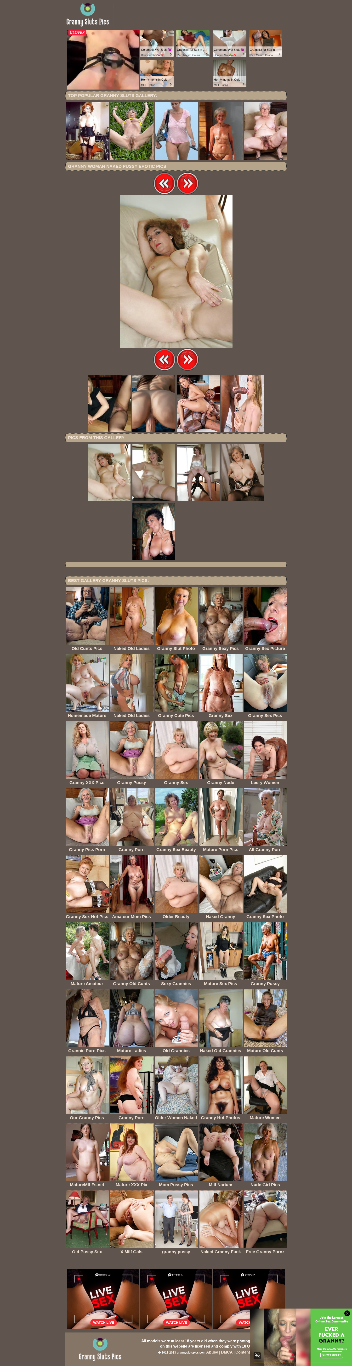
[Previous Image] (164, 194)
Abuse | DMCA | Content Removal (236, 1352)
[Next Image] (187, 194)
